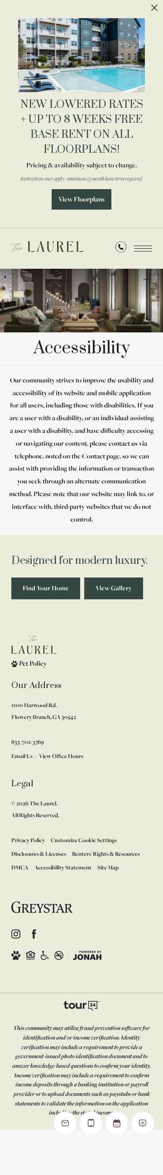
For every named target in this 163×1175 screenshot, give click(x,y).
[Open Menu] (143, 248)
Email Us (22, 756)
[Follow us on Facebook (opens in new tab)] (34, 934)
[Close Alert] (154, 11)
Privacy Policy (28, 840)
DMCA (20, 867)
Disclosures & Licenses (38, 854)
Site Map (108, 867)
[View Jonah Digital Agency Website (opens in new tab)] (87, 954)
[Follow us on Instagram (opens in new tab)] (16, 934)
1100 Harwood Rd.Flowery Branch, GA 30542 (43, 710)
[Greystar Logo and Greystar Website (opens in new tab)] (41, 907)
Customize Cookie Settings (84, 840)
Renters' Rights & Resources (106, 854)
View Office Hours (61, 756)
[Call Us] (120, 249)
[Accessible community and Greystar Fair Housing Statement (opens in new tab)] (45, 954)
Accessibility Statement (62, 867)
